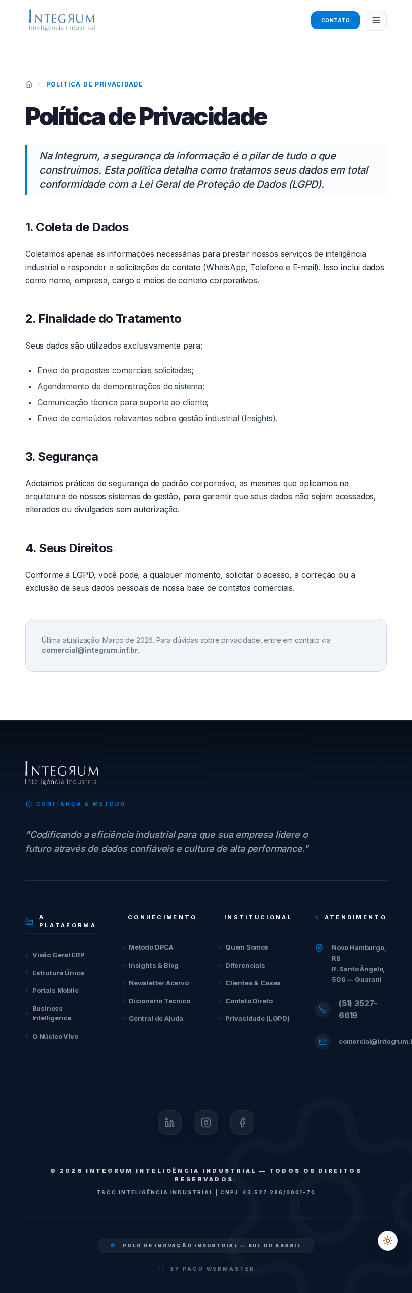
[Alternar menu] (376, 20)
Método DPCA (151, 947)
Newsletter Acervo (159, 983)
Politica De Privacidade (95, 84)
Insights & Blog (153, 965)
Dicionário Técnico (159, 1001)
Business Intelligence (51, 1013)
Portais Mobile (55, 990)
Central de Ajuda (156, 1018)
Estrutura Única (58, 973)
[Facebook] (242, 1122)
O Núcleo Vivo (55, 1036)
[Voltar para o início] (61, 773)
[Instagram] (206, 1122)
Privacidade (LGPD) (257, 1018)
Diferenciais (245, 965)
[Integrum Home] (61, 20)
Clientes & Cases (253, 983)
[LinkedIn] (170, 1122)
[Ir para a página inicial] (28, 84)
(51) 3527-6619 (358, 1009)
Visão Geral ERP (58, 955)
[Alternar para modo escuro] (388, 1241)
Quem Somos (246, 947)
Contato (335, 20)
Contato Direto (249, 1001)
